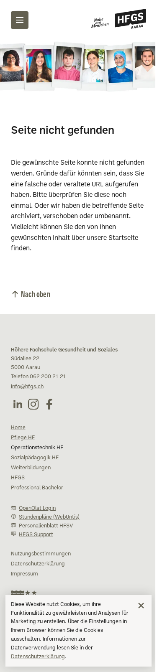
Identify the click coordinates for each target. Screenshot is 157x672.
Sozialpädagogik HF (35, 458)
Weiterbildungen (31, 468)
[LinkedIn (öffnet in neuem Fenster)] (17, 404)
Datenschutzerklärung (38, 656)
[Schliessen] (141, 606)
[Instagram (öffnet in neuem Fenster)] (33, 404)
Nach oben (35, 293)
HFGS (18, 478)
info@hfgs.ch (27, 386)
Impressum (24, 574)
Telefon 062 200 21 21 (38, 376)
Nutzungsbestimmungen (41, 554)
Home (18, 427)
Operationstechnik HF (37, 448)
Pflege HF (23, 437)
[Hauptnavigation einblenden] (19, 20)
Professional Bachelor (37, 488)
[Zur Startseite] (118, 19)
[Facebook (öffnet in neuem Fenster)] (49, 404)
